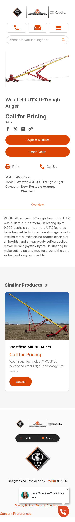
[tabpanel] (37, 70)
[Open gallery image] (37, 69)
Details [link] (20, 382)
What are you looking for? (29, 40)
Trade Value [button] (37, 152)
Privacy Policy (24, 505)
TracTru (51, 481)
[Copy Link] (30, 129)
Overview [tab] (37, 204)
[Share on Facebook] (7, 129)
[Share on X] (15, 129)
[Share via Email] (23, 129)
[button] (16, 28)
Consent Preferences (15, 513)
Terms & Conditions (47, 505)
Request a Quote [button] (37, 140)
